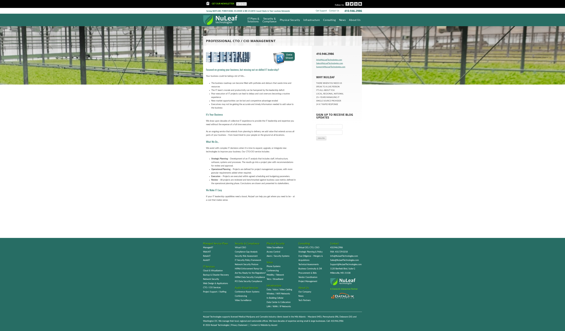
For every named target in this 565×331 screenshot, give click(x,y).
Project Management (307, 281)
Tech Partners (304, 300)
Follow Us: (339, 5)
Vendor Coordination (307, 277)
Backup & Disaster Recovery (216, 275)
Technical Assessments (308, 264)
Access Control (273, 252)
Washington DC (210, 321)
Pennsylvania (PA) (330, 317)
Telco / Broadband (275, 279)
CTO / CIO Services (212, 287)
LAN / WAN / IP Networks (279, 306)
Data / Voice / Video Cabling (279, 290)
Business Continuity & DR (310, 269)
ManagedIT (208, 247)
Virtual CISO (240, 247)
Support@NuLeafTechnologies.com (330, 67)
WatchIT (207, 252)
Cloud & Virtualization (213, 271)
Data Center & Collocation (279, 302)
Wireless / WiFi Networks (278, 294)
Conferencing (241, 296)
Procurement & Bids (307, 273)
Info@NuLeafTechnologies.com (329, 60)
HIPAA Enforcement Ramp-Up (248, 269)
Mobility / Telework (275, 275)
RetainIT (207, 256)
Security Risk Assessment (246, 256)
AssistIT (206, 260)
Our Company (304, 292)
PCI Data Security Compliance (248, 281)
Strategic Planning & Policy (310, 252)
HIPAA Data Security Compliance (250, 277)
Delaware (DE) (346, 317)
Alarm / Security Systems (278, 256)
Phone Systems (273, 266)
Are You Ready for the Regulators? (250, 273)
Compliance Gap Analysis (246, 252)
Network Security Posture (246, 264)
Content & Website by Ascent (263, 325)
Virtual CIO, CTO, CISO (308, 247)
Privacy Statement (239, 325)
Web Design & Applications (215, 283)
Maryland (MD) (315, 317)
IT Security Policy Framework (248, 260)
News (301, 296)
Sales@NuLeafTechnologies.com (329, 63)
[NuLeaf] (220, 18)
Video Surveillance (243, 300)
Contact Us (334, 11)
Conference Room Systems (247, 292)
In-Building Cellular (275, 298)
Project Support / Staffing (214, 292)
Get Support (321, 11)
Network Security (211, 279)
